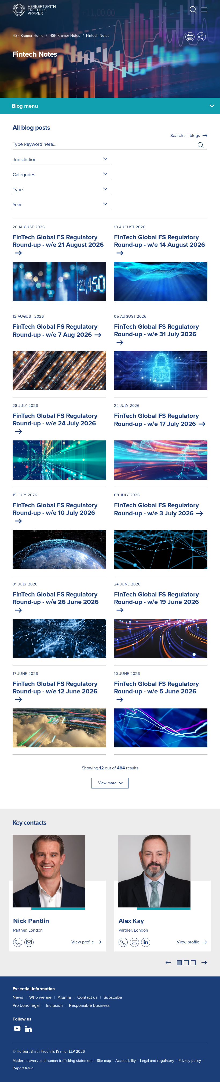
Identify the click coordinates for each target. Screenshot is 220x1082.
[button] (193, 10)
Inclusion (54, 1005)
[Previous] (168, 963)
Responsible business (89, 1005)
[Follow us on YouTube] (17, 1029)
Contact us (87, 997)
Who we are (40, 997)
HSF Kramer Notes (64, 35)
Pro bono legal (26, 1005)
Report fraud (23, 1068)
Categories (24, 174)
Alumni (64, 997)
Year (17, 204)
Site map (104, 1060)
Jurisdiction (24, 159)
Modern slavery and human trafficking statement (53, 1060)
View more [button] (107, 783)
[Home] (34, 10)
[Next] (204, 963)
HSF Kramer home (28, 35)
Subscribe (113, 997)
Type (18, 189)
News (18, 997)
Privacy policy (189, 1060)
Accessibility (125, 1060)
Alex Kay (131, 921)
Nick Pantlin (31, 921)
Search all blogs (185, 135)
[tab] (179, 962)
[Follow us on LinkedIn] (28, 1029)
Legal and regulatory (157, 1060)
